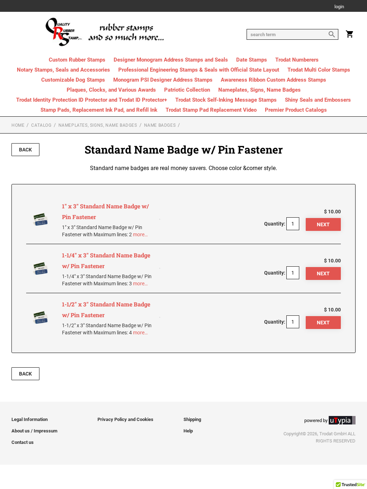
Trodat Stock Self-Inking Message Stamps (226, 100)
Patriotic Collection (187, 90)
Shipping (192, 419)
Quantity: (274, 224)
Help (188, 431)
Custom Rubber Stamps (77, 60)
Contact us (22, 442)
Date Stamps (251, 60)
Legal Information (29, 419)
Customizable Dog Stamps (73, 80)
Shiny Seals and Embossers (318, 100)
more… (140, 234)
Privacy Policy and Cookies (125, 419)
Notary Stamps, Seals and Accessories (63, 70)
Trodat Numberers (297, 60)
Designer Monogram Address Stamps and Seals (171, 60)
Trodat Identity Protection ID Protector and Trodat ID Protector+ (91, 100)
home (17, 125)
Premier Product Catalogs (296, 110)
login (339, 7)
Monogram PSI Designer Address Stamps (163, 80)
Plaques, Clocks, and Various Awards (111, 90)
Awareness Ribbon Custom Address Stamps (273, 80)
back (25, 149)
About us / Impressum (34, 431)
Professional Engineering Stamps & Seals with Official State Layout (198, 70)
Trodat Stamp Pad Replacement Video (211, 110)
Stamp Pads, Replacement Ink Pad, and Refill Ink (98, 110)
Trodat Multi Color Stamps (318, 70)
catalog (41, 125)
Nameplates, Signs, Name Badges (259, 90)
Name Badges (160, 125)
